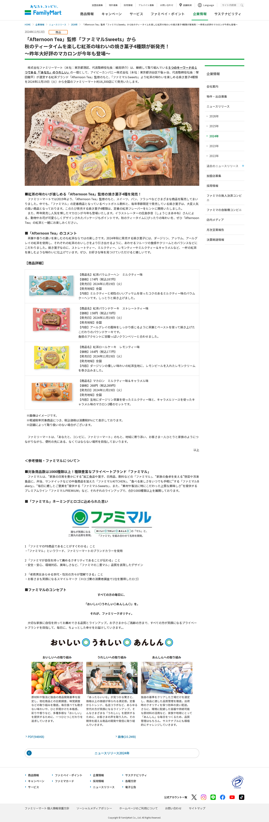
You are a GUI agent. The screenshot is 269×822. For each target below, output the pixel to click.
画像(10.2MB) (127, 736)
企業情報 (40, 24)
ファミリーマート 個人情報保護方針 (47, 808)
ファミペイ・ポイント (168, 13)
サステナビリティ (228, 13)
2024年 (74, 24)
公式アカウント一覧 (175, 797)
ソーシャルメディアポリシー (94, 808)
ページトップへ (257, 810)
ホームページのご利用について (138, 808)
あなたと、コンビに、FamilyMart (43, 10)
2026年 (214, 116)
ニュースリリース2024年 (112, 753)
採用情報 (128, 5)
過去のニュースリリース (222, 166)
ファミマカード (64, 781)
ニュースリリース (57, 24)
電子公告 (130, 787)
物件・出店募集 (217, 96)
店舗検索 (187, 5)
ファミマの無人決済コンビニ (224, 197)
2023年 (214, 146)
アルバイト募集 (146, 5)
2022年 (214, 156)
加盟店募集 (97, 5)
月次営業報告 (215, 230)
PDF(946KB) (37, 736)
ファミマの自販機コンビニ (224, 210)
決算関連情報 (215, 239)
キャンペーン (112, 13)
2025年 (214, 126)
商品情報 (87, 13)
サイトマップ (197, 808)
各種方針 (130, 781)
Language (208, 5)
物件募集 (113, 5)
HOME (28, 24)
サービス (136, 13)
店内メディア (215, 220)
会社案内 (212, 86)
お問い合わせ (166, 5)
